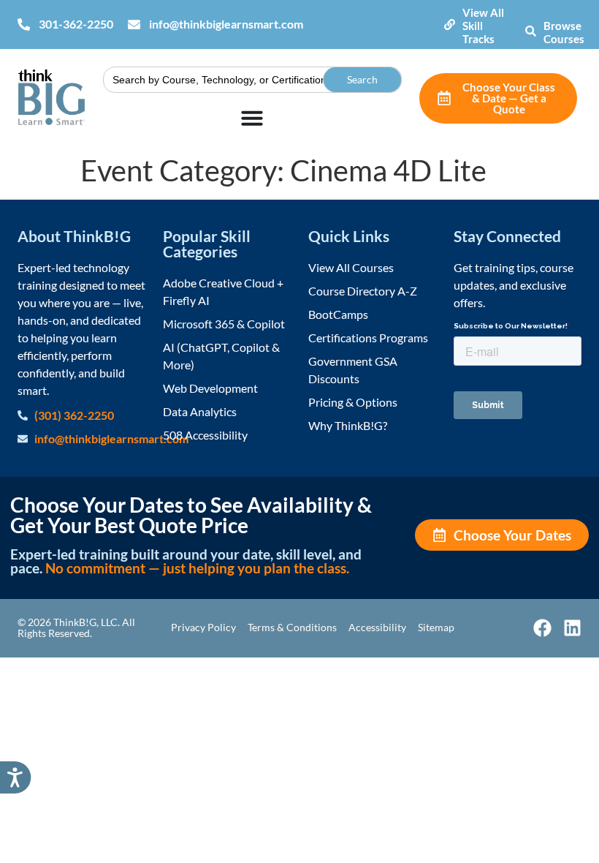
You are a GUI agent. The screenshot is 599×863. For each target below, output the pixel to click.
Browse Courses (563, 32)
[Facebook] (542, 628)
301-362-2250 (76, 24)
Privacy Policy (203, 627)
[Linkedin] (572, 628)
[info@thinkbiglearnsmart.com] (134, 24)
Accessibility (377, 627)
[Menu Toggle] (252, 117)
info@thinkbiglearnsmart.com (226, 24)
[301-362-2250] (24, 24)
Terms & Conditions (292, 627)
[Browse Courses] (530, 31)
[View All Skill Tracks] (449, 24)
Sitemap (436, 627)
